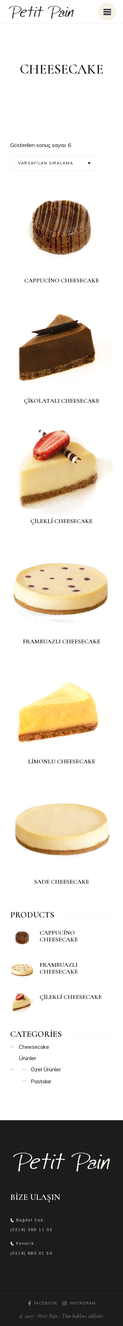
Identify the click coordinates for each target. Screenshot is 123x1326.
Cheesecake (34, 1046)
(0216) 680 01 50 (31, 1253)
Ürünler (27, 1058)
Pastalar (41, 1081)
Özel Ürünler (46, 1069)
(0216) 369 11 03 (31, 1229)
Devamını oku (66, 262)
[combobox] (53, 163)
